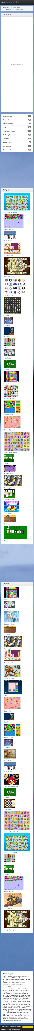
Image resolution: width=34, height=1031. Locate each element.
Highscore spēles (17, 123)
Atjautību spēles (17, 116)
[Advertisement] (17, 35)
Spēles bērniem (17, 142)
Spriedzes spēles (17, 150)
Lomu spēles (17, 127)
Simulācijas (17, 138)
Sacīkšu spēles (17, 135)
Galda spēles (17, 120)
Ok (27, 1027)
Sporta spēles (17, 146)
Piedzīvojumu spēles (17, 131)
